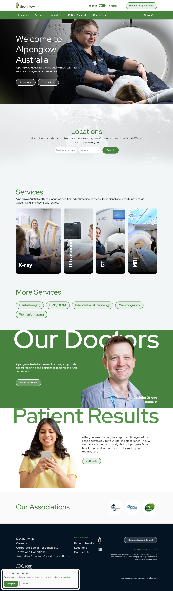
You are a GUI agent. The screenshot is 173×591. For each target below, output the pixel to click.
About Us (56, 15)
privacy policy (64, 577)
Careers (21, 543)
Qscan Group (25, 539)
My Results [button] (92, 461)
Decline (25, 584)
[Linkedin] (101, 549)
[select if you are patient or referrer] (102, 5)
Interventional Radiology (92, 305)
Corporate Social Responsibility (37, 547)
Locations (24, 15)
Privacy (154, 578)
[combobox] (65, 150)
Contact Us (99, 15)
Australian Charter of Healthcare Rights (43, 556)
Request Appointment (141, 5)
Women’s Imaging (31, 314)
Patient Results (84, 543)
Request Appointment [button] (140, 540)
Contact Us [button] (48, 82)
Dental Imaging (29, 305)
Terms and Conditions (30, 552)
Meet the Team (28, 382)
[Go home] (101, 540)
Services (39, 15)
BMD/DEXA (57, 305)
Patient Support (77, 15)
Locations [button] (25, 82)
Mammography (129, 305)
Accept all (11, 584)
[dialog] (41, 579)
